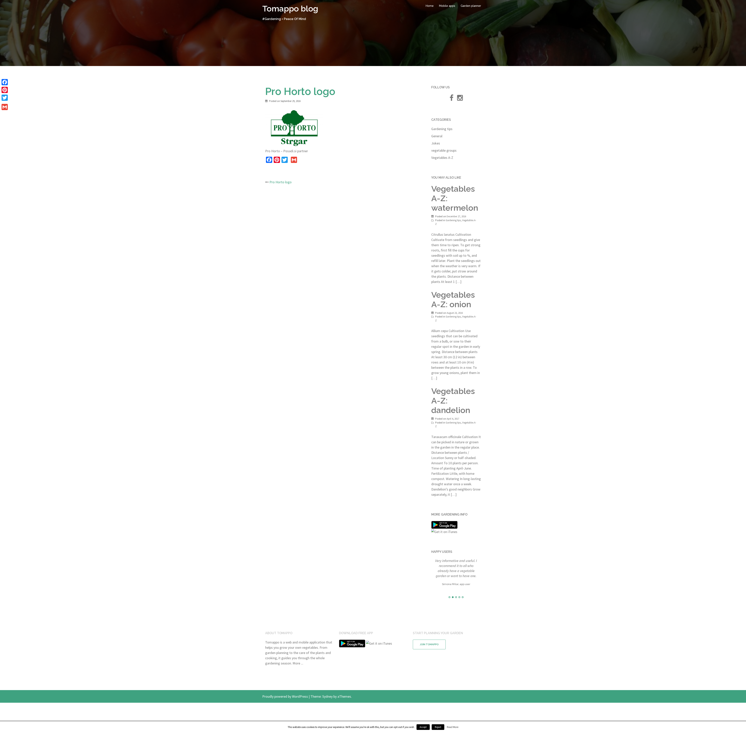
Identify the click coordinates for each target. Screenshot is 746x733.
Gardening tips (441, 129)
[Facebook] (5, 82)
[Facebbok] (451, 99)
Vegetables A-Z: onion (453, 299)
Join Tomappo (429, 654)
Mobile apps (447, 5)
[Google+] (5, 102)
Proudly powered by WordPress (285, 707)
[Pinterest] (5, 90)
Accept (423, 727)
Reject (438, 727)
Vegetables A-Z (442, 157)
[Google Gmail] (5, 107)
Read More (452, 727)
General (436, 136)
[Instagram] (460, 99)
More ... (298, 673)
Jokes (435, 143)
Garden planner (471, 5)
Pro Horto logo (280, 182)
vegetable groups (444, 150)
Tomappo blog (290, 8)
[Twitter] (5, 98)
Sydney (327, 707)
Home (430, 5)
